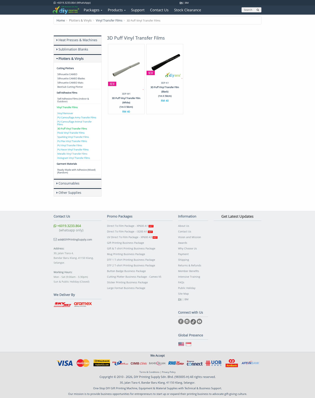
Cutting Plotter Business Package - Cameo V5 (134, 276)
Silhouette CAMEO (67, 74)
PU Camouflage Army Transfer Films (76, 117)
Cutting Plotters (65, 68)
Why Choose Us (187, 248)
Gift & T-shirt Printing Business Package (131, 248)
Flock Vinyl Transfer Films (71, 132)
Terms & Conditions (149, 372)
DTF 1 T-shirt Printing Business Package (131, 259)
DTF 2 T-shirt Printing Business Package (131, 265)
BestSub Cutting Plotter (70, 86)
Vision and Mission (189, 237)
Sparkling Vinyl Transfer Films (73, 137)
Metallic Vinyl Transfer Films (72, 153)
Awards (182, 242)
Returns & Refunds (189, 265)
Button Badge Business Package (126, 271)
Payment (183, 254)
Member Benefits (188, 271)
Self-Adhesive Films (67, 92)
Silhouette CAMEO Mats (70, 82)
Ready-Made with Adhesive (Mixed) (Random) (76, 171)
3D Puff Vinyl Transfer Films (72, 128)
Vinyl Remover (65, 113)
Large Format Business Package (126, 288)
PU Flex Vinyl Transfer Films (72, 141)
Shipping (183, 259)
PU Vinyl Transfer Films (69, 145)
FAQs (181, 282)
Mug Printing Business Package (126, 254)
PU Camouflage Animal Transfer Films (74, 123)
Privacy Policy (169, 372)
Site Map (183, 293)
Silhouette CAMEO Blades (71, 78)
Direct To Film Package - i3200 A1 (129, 231)
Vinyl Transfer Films (109, 20)
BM (187, 2)
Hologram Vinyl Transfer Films (73, 158)
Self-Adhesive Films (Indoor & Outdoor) (73, 100)
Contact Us (184, 231)
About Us (183, 226)
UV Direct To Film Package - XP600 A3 (132, 237)
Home (61, 20)
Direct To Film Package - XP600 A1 (130, 226)
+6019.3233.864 (68, 226)
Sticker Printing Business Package (127, 282)
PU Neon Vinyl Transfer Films (73, 149)
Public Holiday (186, 288)
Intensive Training (189, 276)
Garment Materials (67, 163)
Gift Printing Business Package (125, 242)
